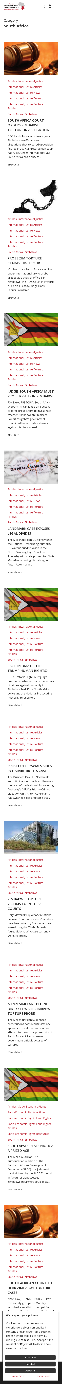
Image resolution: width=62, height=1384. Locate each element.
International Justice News (24, 92)
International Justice (30, 81)
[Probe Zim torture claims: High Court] (31, 196)
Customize (30, 1357)
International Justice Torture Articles (25, 106)
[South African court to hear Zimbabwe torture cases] (31, 1221)
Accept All (30, 1370)
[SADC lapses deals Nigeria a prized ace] (31, 1084)
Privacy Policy (18, 1375)
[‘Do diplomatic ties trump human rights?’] (31, 604)
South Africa (15, 114)
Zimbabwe (30, 114)
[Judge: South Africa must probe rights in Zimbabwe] (31, 329)
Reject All (30, 1364)
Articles (12, 81)
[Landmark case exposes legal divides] (31, 467)
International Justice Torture (25, 98)
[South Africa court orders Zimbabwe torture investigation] (31, 58)
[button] (56, 6)
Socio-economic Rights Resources (28, 1134)
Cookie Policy (43, 1375)
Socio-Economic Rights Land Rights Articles (29, 1126)
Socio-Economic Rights (32, 1106)
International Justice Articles (25, 87)
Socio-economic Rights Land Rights (29, 1118)
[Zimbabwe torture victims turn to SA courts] (31, 837)
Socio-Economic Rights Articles (26, 1112)
